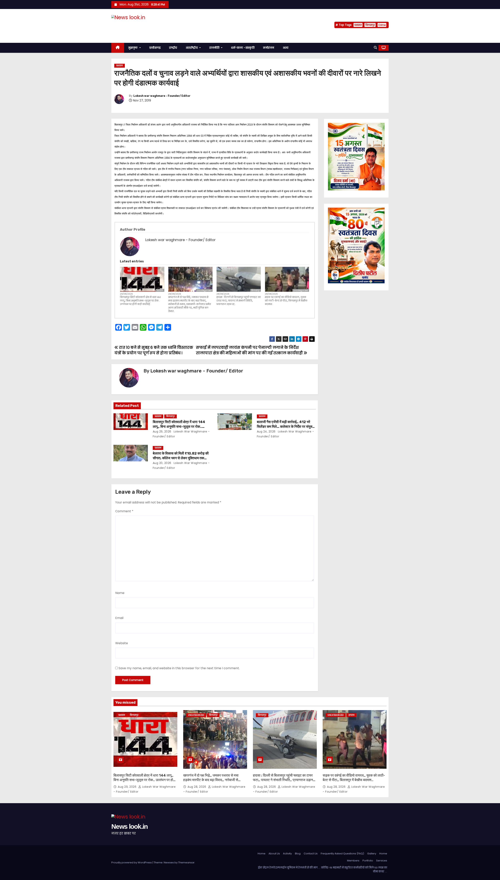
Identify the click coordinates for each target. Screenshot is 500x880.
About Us (274, 853)
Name (119, 593)
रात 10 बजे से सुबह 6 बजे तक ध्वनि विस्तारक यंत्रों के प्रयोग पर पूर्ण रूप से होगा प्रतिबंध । (153, 350)
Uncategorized (204, 290)
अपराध (351, 715)
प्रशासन (358, 25)
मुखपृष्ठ (133, 48)
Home (261, 853)
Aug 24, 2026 (266, 431)
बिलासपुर (370, 25)
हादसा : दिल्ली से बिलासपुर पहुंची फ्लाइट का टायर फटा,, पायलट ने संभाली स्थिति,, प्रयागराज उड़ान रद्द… (238, 300)
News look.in (129, 25)
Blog (298, 853)
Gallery (371, 853)
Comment (124, 511)
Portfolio (367, 860)
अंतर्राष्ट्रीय (192, 48)
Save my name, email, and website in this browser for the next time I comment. (179, 668)
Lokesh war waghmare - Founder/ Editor (161, 96)
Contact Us (311, 853)
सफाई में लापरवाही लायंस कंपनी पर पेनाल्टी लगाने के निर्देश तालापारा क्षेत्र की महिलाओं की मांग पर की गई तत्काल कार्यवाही (250, 350)
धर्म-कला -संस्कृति (242, 48)
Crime (382, 25)
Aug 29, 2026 (162, 431)
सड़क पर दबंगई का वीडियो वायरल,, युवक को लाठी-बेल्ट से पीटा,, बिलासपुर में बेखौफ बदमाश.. (286, 300)
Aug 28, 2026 (197, 787)
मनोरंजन (268, 48)
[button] (375, 47)
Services (381, 860)
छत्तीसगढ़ (155, 48)
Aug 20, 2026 (162, 463)
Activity (287, 853)
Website (121, 643)
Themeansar (186, 862)
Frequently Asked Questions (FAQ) (342, 853)
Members (353, 860)
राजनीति (214, 48)
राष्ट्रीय (173, 48)
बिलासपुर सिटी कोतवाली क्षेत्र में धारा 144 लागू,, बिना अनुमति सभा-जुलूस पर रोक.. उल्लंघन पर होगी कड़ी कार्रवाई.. (140, 300)
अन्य (285, 48)
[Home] (117, 48)
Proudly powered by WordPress (131, 862)
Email (119, 618)
